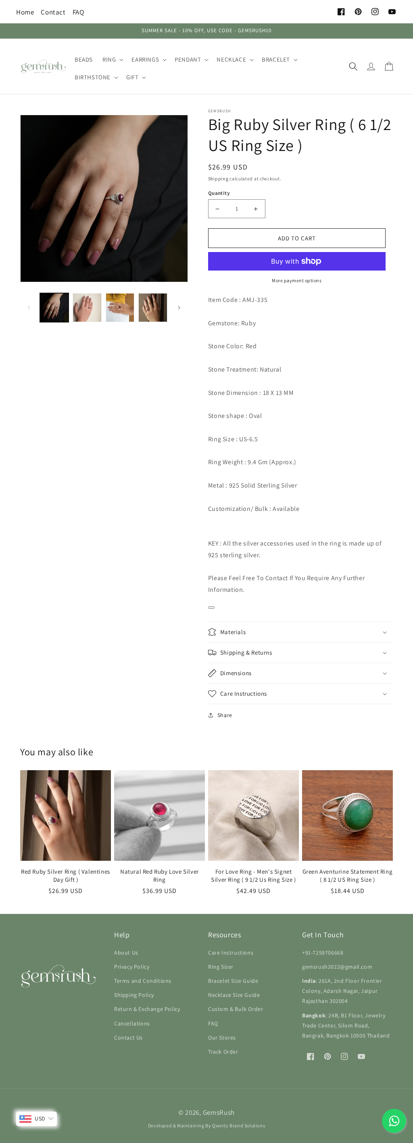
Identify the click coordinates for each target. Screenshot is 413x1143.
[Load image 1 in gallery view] (54, 307)
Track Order (223, 1051)
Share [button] (224, 715)
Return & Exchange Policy (147, 1009)
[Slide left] (29, 307)
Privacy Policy (131, 966)
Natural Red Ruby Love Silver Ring (159, 875)
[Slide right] (179, 307)
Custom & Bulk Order (235, 1009)
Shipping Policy (134, 994)
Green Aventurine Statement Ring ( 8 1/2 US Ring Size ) (347, 875)
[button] (112, 59)
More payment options (296, 280)
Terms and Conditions (142, 980)
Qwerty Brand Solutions (238, 1125)
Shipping (218, 179)
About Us (126, 952)
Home (25, 12)
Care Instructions (230, 952)
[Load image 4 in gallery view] (152, 307)
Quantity (219, 193)
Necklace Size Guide (234, 994)
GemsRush (219, 1112)
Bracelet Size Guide (233, 980)
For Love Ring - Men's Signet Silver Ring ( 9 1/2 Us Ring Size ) (253, 875)
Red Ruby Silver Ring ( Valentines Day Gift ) (65, 875)
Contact (53, 12)
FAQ (78, 12)
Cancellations (132, 1023)
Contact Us (128, 1037)
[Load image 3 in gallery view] (120, 307)
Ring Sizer (221, 966)
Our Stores (222, 1037)
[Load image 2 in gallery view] (87, 307)
